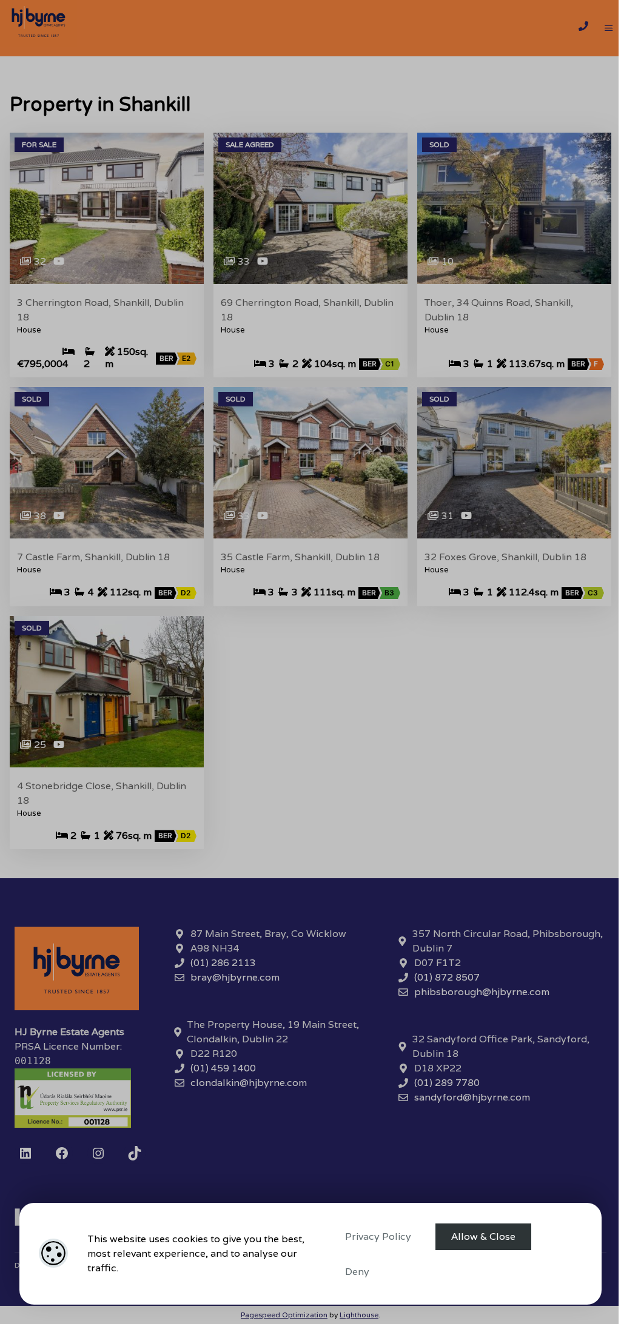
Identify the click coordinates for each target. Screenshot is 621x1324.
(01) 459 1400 (223, 1068)
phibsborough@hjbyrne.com (481, 991)
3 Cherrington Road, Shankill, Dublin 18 (100, 310)
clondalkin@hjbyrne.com (248, 1082)
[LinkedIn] (25, 1153)
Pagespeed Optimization (284, 1314)
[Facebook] (62, 1153)
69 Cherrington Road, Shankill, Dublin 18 (307, 310)
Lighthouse (359, 1314)
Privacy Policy (378, 1236)
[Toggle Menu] (609, 28)
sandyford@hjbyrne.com (472, 1097)
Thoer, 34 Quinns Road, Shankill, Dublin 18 (499, 310)
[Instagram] (98, 1153)
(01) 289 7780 (447, 1082)
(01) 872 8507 (447, 977)
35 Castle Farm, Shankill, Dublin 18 (300, 557)
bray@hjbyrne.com (235, 977)
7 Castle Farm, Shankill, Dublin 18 (93, 557)
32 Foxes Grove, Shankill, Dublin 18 (505, 557)
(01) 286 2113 (223, 962)
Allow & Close (483, 1236)
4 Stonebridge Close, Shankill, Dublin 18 (101, 793)
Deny (357, 1271)
